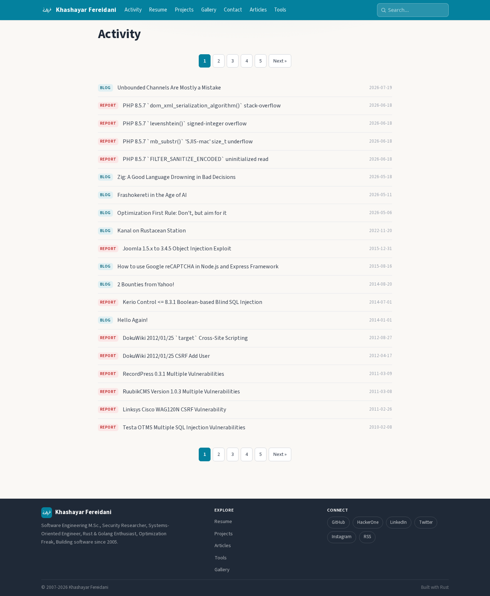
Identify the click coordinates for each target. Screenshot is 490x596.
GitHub (338, 522)
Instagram (342, 536)
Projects (184, 10)
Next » (280, 61)
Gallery (208, 10)
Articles (258, 10)
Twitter (426, 522)
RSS (367, 536)
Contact (233, 10)
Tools (280, 10)
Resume (158, 10)
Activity (133, 10)
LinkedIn (398, 522)
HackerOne (367, 522)
